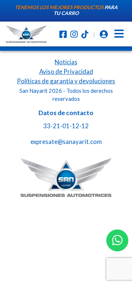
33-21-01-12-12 (66, 126)
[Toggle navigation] (119, 34)
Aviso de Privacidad (66, 71)
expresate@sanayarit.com (66, 141)
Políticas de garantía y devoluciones (66, 81)
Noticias (66, 62)
